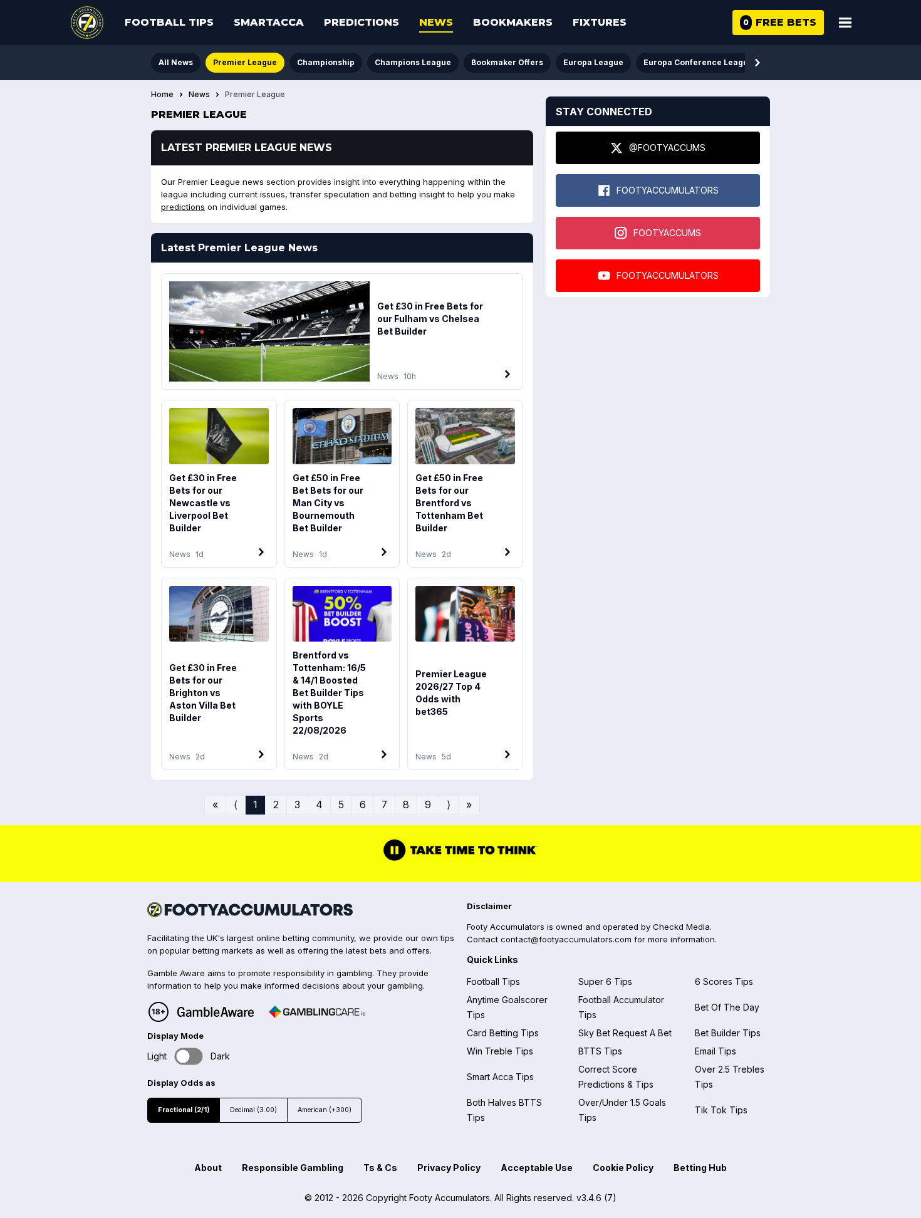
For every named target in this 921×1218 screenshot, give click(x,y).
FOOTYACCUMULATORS (668, 190)
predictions (183, 207)
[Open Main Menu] (845, 23)
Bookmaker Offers (507, 62)
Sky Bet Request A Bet (625, 1033)
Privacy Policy (449, 1167)
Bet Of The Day (727, 1007)
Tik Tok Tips (721, 1110)
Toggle (189, 1056)
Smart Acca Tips (500, 1076)
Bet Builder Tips (728, 1033)
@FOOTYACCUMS (667, 147)
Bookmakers (513, 22)
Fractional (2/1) (183, 1110)
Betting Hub (700, 1167)
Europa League (593, 62)
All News (176, 62)
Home (162, 94)
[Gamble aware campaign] (215, 1012)
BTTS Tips (600, 1051)
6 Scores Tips (724, 981)
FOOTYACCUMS (667, 232)
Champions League (413, 62)
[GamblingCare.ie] (317, 1012)
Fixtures (600, 22)
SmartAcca (269, 22)
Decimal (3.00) (253, 1110)
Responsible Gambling (292, 1167)
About (208, 1167)
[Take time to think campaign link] (460, 859)
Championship (326, 62)
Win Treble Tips (500, 1051)
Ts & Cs (380, 1167)
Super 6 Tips (605, 981)
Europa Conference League (698, 62)
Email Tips (715, 1051)
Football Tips (169, 22)
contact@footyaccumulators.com (566, 939)
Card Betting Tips (503, 1033)
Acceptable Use (537, 1167)
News (436, 22)
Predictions (361, 22)
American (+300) (324, 1110)
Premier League (245, 62)
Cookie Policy (623, 1167)
